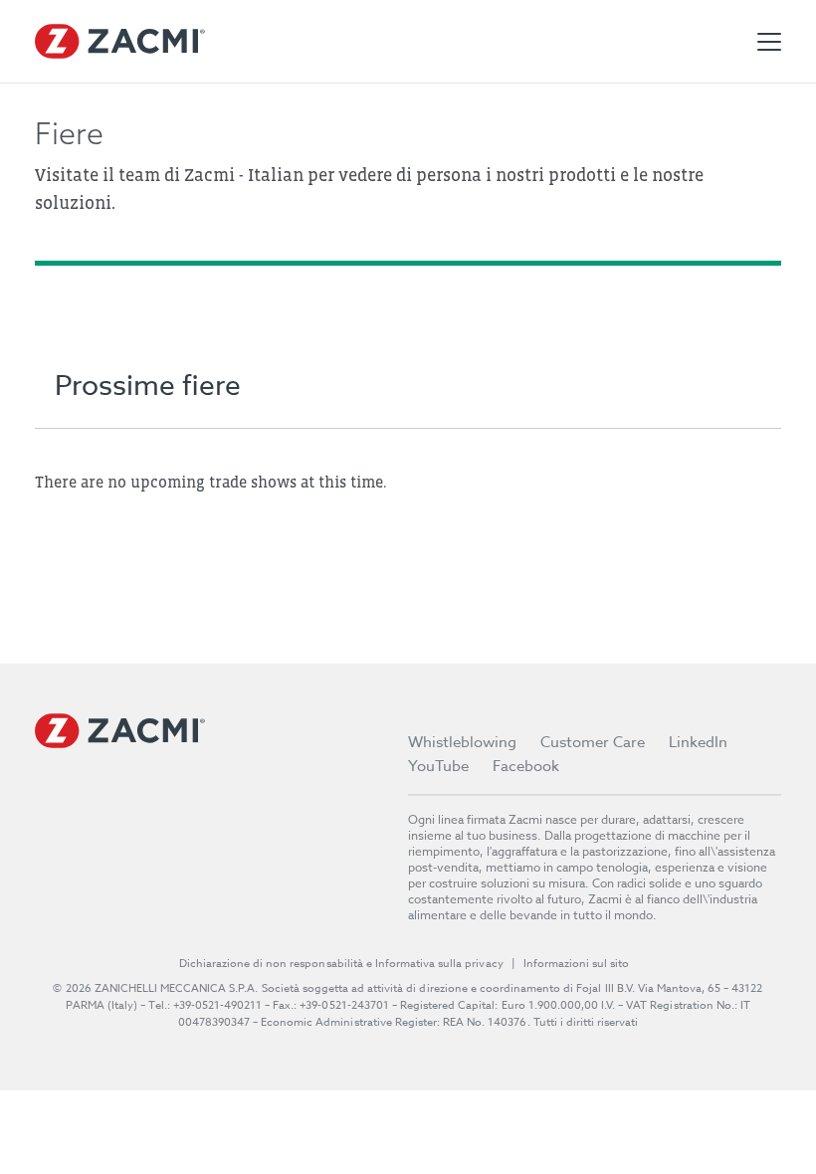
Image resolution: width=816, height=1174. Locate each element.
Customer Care (592, 742)
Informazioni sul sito (576, 963)
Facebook (526, 766)
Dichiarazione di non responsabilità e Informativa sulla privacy (341, 963)
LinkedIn (698, 742)
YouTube (438, 766)
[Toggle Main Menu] (769, 42)
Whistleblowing (462, 742)
